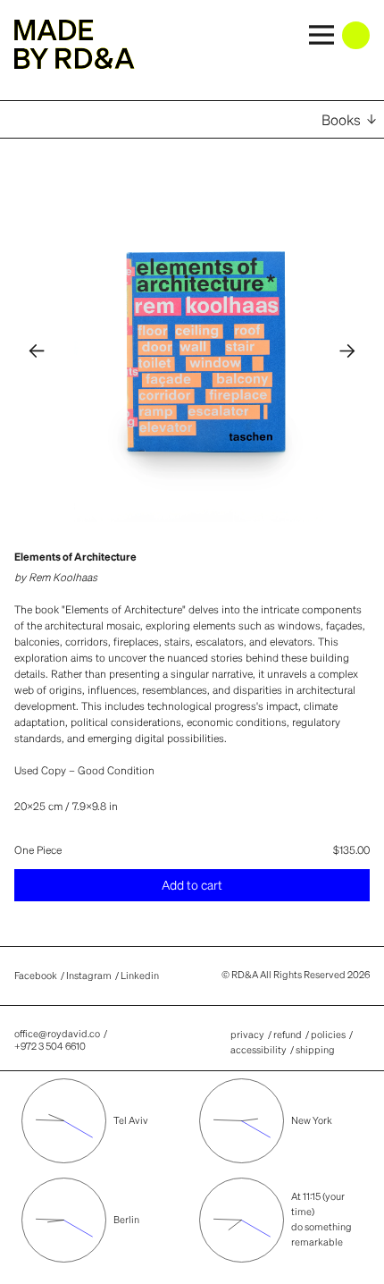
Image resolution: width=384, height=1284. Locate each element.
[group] (206, 351)
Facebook (35, 977)
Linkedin (140, 977)
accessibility (258, 1049)
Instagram (89, 977)
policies (328, 1034)
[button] (37, 351)
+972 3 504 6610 (50, 1046)
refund (287, 1034)
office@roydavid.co (57, 1033)
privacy (247, 1034)
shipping (315, 1049)
